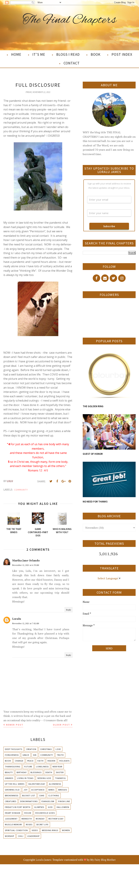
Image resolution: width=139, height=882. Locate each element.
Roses (29, 824)
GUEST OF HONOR (93, 453)
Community (21, 489)
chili (20, 836)
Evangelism (48, 801)
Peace (30, 760)
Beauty (9, 772)
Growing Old (12, 789)
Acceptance (38, 789)
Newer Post (14, 724)
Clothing (53, 795)
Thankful (60, 778)
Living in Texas (25, 778)
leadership (33, 836)
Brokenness (11, 795)
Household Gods (45, 813)
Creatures (10, 801)
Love (58, 749)
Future (28, 766)
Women (66, 830)
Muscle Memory (13, 824)
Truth (60, 755)
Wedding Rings (50, 830)
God (50, 807)
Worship (9, 836)
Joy (25, 789)
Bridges (62, 789)
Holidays (64, 760)
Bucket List (28, 795)
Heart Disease (12, 813)
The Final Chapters (69, 20)
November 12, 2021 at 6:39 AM (25, 565)
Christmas (46, 749)
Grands (9, 778)
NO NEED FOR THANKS (95, 501)
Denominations (29, 801)
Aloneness (55, 784)
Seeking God (44, 778)
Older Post (61, 724)
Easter (60, 772)
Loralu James (43, 859)
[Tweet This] (51, 481)
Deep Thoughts (13, 749)
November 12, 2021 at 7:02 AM (25, 623)
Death (48, 772)
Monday (40, 818)
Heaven (51, 760)
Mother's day (55, 818)
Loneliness (42, 766)
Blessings (36, 772)
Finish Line (64, 801)
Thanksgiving (12, 766)
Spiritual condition (16, 830)
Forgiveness (12, 755)
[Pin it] (69, 481)
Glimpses (39, 807)
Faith (40, 760)
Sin (34, 755)
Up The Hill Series (14, 784)
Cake (41, 795)
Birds (51, 789)
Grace (26, 755)
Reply (68, 609)
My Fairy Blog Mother (103, 859)
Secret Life (42, 824)
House (27, 813)
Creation (31, 749)
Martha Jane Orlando (26, 560)
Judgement (11, 818)
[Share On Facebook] (57, 481)
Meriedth (27, 818)
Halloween (63, 807)
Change (19, 760)
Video (35, 830)
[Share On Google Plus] (63, 481)
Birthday (22, 772)
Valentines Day (36, 784)
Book (8, 760)
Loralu (16, 619)
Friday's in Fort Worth (17, 807)
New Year (57, 766)
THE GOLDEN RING (93, 406)
